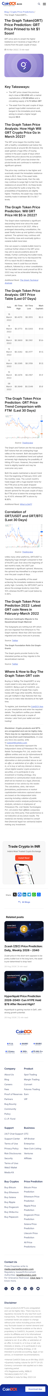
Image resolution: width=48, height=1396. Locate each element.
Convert (28, 1084)
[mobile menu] (44, 4)
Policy (7, 1114)
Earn (26, 1094)
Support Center (12, 1138)
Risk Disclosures (12, 1153)
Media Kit (9, 1172)
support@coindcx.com (17, 743)
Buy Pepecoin (11, 1217)
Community (10, 1109)
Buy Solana (10, 1197)
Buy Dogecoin (11, 1207)
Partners (8, 1099)
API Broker (29, 1138)
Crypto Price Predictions (22, 12)
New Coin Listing (32, 1148)
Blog (6, 12)
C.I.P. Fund (9, 1118)
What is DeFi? (26, 504)
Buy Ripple (9, 1202)
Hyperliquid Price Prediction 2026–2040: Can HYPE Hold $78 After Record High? (22, 1000)
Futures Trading (32, 1089)
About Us (9, 1074)
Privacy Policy (11, 1148)
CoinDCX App (37, 706)
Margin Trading (31, 1079)
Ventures (28, 1153)
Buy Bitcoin (10, 1187)
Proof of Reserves (13, 1094)
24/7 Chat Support (13, 1133)
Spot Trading (30, 1074)
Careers (8, 1084)
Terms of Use (11, 1143)
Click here (35, 1278)
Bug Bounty (10, 1104)
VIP (25, 1099)
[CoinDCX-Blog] (12, 4)
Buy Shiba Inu (11, 1212)
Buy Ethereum (11, 1192)
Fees (6, 1089)
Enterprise (29, 1143)
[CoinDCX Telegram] (12, 1288)
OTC (26, 1133)
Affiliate (28, 1158)
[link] (6, 1288)
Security (8, 1158)
